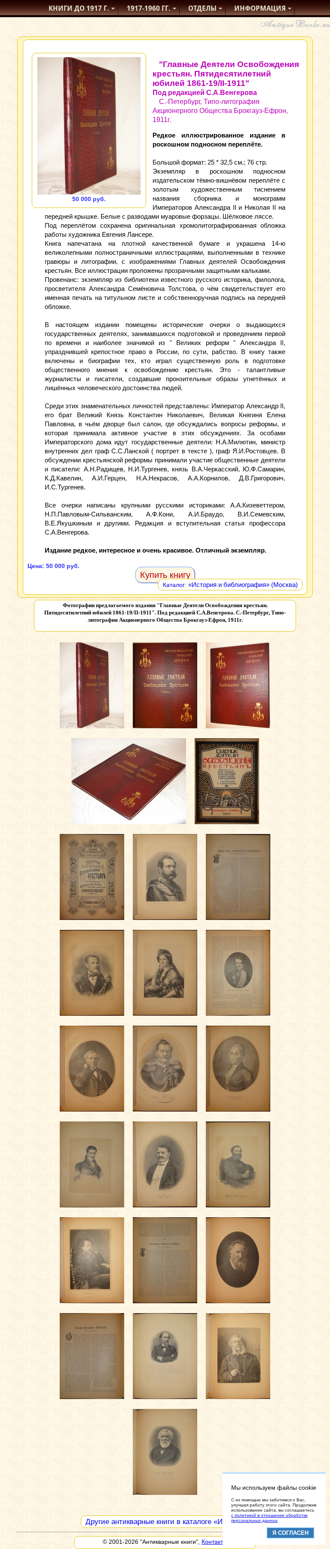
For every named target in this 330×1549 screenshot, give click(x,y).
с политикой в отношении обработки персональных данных (269, 1518)
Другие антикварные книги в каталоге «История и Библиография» (197, 1522)
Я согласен (290, 1533)
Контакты (214, 1541)
